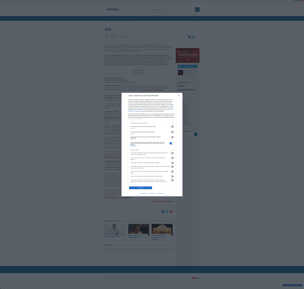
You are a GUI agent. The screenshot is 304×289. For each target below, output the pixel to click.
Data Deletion (143, 193)
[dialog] (152, 144)
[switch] (172, 126)
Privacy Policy (160, 193)
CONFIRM (141, 187)
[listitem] (152, 123)
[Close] (179, 95)
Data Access (152, 193)
